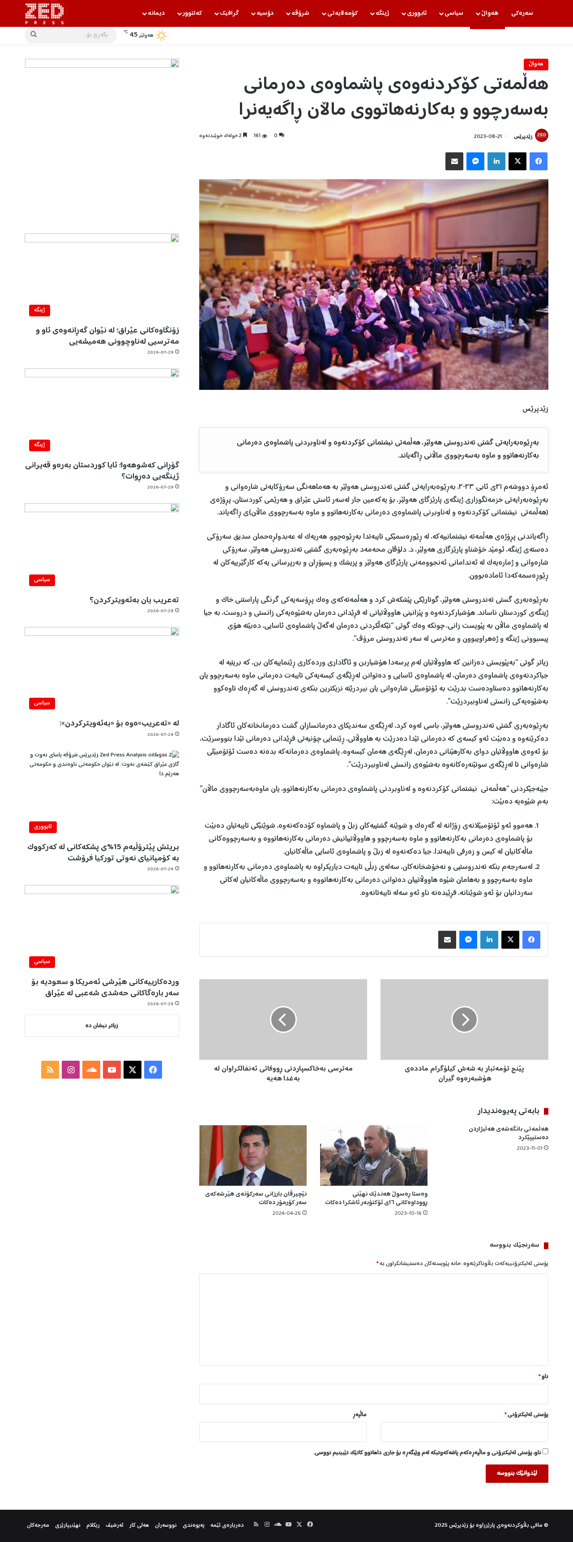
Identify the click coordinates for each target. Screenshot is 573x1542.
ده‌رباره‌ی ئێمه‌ (227, 1525)
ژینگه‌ (382, 13)
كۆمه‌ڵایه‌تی (342, 13)
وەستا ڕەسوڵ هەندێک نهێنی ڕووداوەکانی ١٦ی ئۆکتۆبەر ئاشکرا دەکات (376, 1198)
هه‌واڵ (489, 13)
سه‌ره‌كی (522, 13)
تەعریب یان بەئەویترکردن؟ (134, 600)
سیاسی (454, 13)
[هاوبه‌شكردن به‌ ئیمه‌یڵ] (454, 161)
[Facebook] (538, 161)
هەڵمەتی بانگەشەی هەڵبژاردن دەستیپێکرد (508, 1133)
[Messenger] (475, 161)
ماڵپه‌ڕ (360, 1415)
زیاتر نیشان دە (102, 1026)
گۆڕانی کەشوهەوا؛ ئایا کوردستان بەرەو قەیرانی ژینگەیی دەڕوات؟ (102, 471)
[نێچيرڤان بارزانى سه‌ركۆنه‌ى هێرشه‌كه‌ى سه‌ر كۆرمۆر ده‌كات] (253, 1155)
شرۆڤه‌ (300, 13)
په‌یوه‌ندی (194, 1525)
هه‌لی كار (139, 1525)
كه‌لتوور (192, 13)
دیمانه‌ (156, 13)
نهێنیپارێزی (68, 1525)
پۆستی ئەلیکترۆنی (526, 1415)
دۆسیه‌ (265, 13)
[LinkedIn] (496, 161)
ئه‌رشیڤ (115, 1525)
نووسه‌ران (166, 1525)
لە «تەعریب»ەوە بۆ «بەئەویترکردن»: (119, 724)
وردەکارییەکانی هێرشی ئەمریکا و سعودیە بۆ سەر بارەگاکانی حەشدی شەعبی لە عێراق (105, 987)
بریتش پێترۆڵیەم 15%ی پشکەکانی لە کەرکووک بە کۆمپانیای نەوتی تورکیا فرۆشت (103, 853)
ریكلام (93, 1525)
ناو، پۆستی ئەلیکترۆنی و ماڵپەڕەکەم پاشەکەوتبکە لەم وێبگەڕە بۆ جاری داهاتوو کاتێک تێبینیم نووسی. (427, 1453)
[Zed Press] (46, 13)
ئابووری (417, 13)
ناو (543, 1377)
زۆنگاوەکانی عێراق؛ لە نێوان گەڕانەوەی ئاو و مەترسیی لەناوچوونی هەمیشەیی (107, 336)
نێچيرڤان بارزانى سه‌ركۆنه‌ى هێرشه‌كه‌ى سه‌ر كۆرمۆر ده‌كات (256, 1198)
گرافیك (229, 13)
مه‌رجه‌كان (38, 1525)
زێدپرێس (523, 137)
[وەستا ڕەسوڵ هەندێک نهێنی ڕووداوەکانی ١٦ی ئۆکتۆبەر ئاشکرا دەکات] (374, 1155)
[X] (517, 161)
